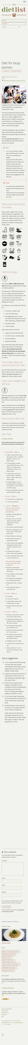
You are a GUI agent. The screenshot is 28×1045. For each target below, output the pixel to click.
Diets (3, 78)
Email (3, 885)
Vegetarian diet (9, 970)
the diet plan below (12, 139)
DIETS (4, 20)
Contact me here (5, 1022)
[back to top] (3, 1034)
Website (4, 892)
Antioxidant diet (9, 961)
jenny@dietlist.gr (19, 1022)
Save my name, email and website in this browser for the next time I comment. (12, 902)
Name (4, 878)
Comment (4, 860)
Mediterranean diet (10, 967)
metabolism (9, 410)
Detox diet (7, 958)
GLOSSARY (6, 975)
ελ (26, 1)
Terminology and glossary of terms (12, 979)
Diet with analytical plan (11, 951)
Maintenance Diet (20, 80)
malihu (9, 1024)
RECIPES (5, 24)
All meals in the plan (12, 374)
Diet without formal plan (10, 80)
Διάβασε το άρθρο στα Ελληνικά (10, 921)
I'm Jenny (6, 1020)
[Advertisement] (14, 45)
